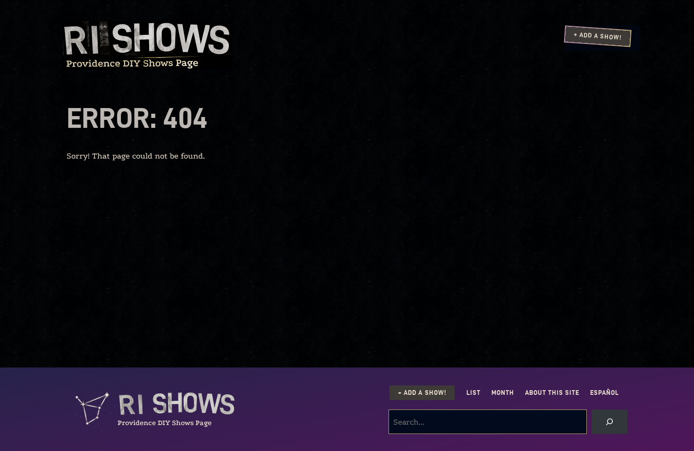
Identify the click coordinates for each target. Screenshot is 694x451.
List (473, 392)
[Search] (609, 421)
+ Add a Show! (598, 36)
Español (604, 392)
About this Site (552, 392)
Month (502, 392)
